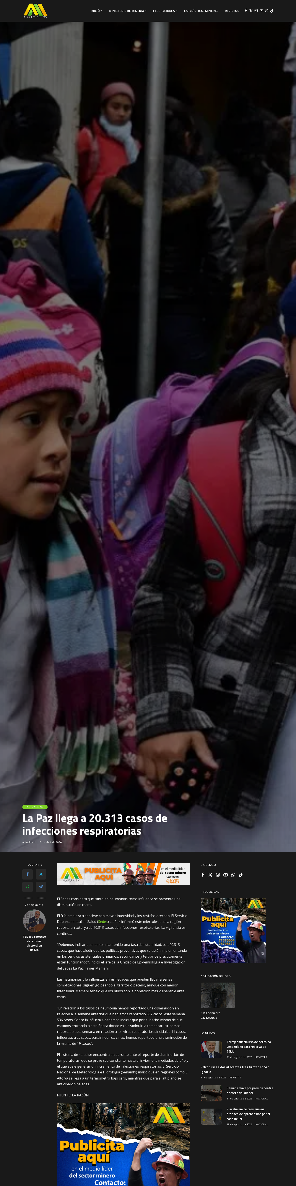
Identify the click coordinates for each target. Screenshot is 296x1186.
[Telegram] (41, 886)
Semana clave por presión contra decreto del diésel (250, 1091)
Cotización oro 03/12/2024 (210, 1015)
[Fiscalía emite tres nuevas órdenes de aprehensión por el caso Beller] (211, 1117)
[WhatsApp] (266, 11)
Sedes (103, 921)
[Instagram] (256, 11)
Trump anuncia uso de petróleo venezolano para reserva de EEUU (249, 1046)
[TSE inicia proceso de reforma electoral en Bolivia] (34, 920)
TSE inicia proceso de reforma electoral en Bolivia (34, 943)
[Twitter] (251, 11)
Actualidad (35, 807)
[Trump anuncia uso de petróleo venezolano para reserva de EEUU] (211, 1049)
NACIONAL (261, 1098)
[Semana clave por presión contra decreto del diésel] (211, 1093)
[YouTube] (261, 11)
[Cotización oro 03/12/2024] (218, 995)
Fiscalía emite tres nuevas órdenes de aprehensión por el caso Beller (248, 1114)
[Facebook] (246, 11)
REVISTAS (261, 1057)
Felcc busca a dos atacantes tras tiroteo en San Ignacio (235, 1070)
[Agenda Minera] (35, 11)
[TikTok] (272, 11)
